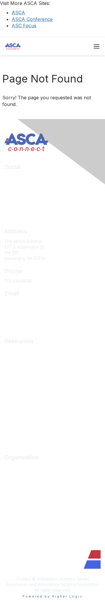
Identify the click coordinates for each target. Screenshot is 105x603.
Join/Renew (15, 475)
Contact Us (14, 509)
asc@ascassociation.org (27, 303)
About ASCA (16, 467)
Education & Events (22, 368)
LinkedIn (12, 176)
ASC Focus (24, 25)
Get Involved (16, 492)
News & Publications (23, 393)
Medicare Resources (24, 350)
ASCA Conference (32, 19)
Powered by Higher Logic (52, 596)
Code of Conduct (21, 402)
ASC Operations (19, 359)
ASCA (18, 12)
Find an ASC (16, 484)
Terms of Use (17, 419)
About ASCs (15, 385)
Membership (16, 376)
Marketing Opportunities (27, 501)
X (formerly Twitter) (23, 193)
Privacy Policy (18, 410)
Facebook (14, 185)
